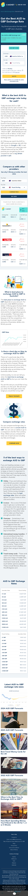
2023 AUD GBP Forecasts (12, 730)
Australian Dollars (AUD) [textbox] (17, 56)
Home (2, 11)
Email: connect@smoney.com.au (14, 839)
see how (17, 72)
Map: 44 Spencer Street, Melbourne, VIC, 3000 (14, 841)
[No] (26, 890)
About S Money (14, 849)
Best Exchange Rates (9, 11)
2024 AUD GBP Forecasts (12, 708)
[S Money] (7, 4)
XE (20, 145)
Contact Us (14, 837)
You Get (5, 60)
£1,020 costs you (23, 216)
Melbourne (14, 858)
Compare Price (14, 192)
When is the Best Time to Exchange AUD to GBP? (12, 798)
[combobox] (16, 56)
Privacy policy (17, 891)
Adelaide (14, 865)
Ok (14, 893)
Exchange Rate (5, 215)
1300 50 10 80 (22, 4)
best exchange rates (13, 494)
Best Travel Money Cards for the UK (13, 752)
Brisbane (14, 863)
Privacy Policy (14, 845)
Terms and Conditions (14, 847)
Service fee (13, 215)
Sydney (14, 856)
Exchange (6, 53)
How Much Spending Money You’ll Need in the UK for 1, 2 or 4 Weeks (14, 822)
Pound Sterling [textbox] (16, 187)
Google (13, 145)
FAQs (14, 843)
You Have (3, 178)
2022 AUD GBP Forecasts (12, 775)
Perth (14, 860)
